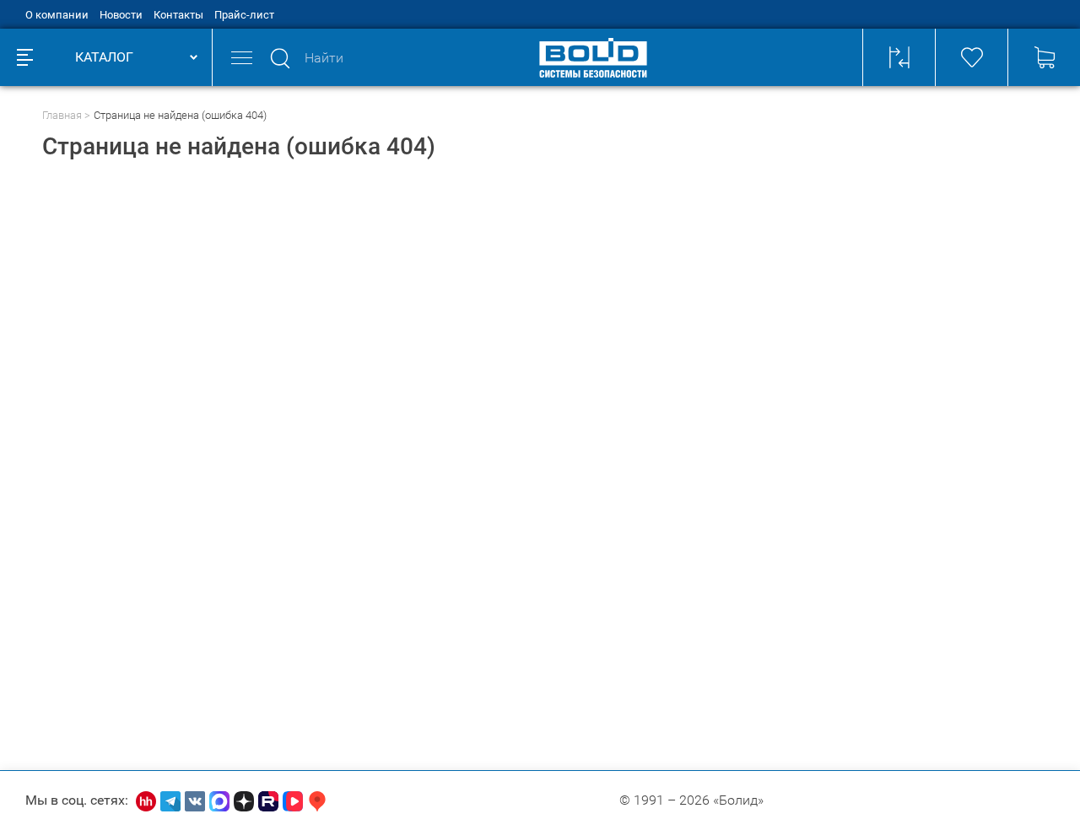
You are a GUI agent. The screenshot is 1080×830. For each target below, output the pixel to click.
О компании (57, 14)
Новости (121, 14)
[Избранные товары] (971, 57)
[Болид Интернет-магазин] (593, 57)
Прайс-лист (244, 14)
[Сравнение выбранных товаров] (898, 57)
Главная (62, 115)
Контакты (178, 14)
